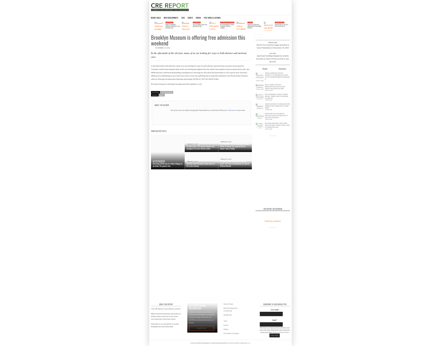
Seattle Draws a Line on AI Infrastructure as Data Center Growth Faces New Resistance (275, 87)
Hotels (250, 22)
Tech (225, 321)
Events (226, 325)
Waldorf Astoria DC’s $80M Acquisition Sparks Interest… (254, 26)
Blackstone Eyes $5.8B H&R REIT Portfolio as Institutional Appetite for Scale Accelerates (276, 115)
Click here (232, 110)
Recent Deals (228, 304)
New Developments (230, 308)
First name (275, 309)
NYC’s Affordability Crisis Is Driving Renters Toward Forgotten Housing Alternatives (276, 96)
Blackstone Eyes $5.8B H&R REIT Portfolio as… (282, 25)
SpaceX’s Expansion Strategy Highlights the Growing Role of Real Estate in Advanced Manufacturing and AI (277, 76)
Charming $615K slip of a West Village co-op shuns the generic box (168, 164)
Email (274, 320)
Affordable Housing (227, 22)
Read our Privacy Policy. (281, 332)
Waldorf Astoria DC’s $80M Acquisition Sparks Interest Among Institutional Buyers (277, 106)
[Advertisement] (241, 7)
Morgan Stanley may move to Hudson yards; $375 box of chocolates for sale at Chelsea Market (234, 163)
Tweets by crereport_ (272, 221)
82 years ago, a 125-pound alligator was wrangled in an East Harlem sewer (201, 147)
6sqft (200, 84)
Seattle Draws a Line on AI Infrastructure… (200, 25)
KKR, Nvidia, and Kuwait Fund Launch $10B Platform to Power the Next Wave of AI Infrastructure (277, 125)
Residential (227, 315)
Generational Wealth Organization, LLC (239, 343)
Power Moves (279, 22)
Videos (226, 329)
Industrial (169, 22)
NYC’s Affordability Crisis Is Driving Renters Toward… (227, 26)
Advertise (201, 328)
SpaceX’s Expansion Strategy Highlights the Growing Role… (172, 26)
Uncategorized (166, 92)
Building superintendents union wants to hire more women (201, 164)
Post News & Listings (231, 333)
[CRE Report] (175, 7)
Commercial (227, 311)
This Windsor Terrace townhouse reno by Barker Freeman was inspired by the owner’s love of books (234, 146)
